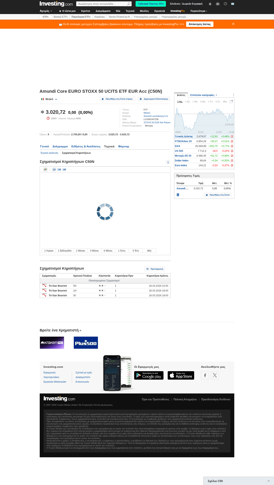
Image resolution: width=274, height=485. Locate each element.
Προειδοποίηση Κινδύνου (215, 399)
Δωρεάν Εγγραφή (192, 3)
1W (59, 169)
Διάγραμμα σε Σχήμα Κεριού (45, 169)
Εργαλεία (159, 11)
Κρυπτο (85, 11)
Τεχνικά (130, 11)
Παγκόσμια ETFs (81, 16)
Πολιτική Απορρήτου (185, 399)
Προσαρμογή (157, 269)
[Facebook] (205, 375)
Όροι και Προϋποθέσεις (155, 399)
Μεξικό (147, 113)
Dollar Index (182, 160)
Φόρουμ (123, 146)
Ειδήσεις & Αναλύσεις (85, 146)
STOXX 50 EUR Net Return (157, 122)
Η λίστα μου (69, 11)
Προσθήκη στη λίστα (219, 195)
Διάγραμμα (60, 146)
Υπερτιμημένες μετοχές (173, 16)
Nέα (118, 11)
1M (64, 169)
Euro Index (181, 165)
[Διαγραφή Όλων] (178, 193)
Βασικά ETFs (61, 16)
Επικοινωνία (82, 381)
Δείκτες (181, 95)
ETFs (46, 16)
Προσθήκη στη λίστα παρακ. (119, 99)
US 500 (179, 151)
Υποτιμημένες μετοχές (145, 16)
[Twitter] (215, 375)
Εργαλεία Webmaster (55, 381)
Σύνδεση (175, 3)
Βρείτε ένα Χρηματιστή (59, 330)
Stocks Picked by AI (119, 16)
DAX (177, 146)
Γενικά (44, 146)
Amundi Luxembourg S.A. (156, 116)
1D (54, 169)
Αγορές (44, 10)
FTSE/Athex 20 (183, 141)
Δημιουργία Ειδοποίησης (156, 99)
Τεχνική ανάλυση (49, 153)
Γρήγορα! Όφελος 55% (151, 3)
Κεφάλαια (99, 16)
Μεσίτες (144, 11)
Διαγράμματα (103, 11)
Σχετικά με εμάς (84, 372)
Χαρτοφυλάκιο (51, 377)
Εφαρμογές (50, 372)
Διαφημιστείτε (83, 377)
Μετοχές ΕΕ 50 (183, 155)
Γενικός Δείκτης (184, 136)
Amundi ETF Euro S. (188, 188)
